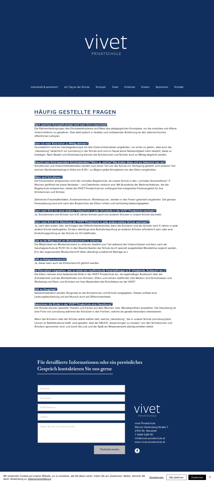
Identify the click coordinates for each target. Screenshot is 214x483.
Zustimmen (197, 477)
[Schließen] (210, 477)
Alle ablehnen (176, 477)
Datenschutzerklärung (39, 478)
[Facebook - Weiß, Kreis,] (137, 450)
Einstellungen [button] (156, 477)
